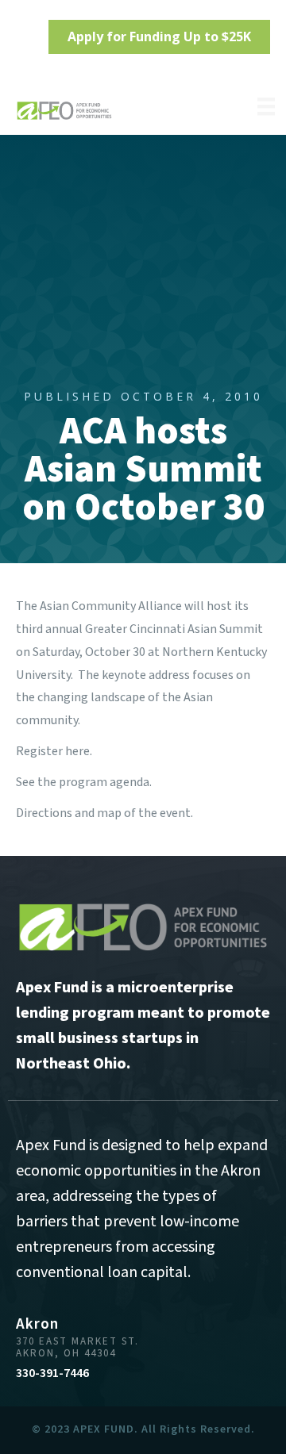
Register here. (54, 751)
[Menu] (266, 106)
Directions (44, 813)
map (109, 813)
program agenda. (105, 782)
